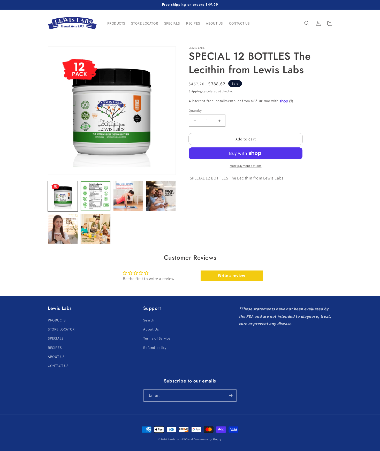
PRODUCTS (57, 320)
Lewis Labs (175, 439)
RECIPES (55, 347)
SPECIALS (56, 338)
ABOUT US (56, 356)
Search (149, 320)
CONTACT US (58, 365)
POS (184, 439)
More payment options (246, 166)
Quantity (195, 110)
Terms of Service (156, 338)
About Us (151, 329)
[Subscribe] (230, 395)
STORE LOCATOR (61, 329)
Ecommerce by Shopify (208, 439)
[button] (307, 23)
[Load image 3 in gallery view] (128, 196)
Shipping (195, 91)
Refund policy (154, 347)
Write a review (231, 275)
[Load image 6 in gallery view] (95, 229)
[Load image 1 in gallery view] (63, 196)
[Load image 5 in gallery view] (63, 229)
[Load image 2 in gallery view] (95, 196)
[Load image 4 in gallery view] (161, 196)
